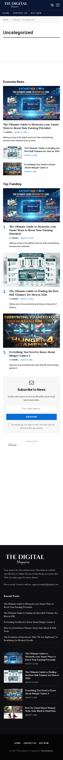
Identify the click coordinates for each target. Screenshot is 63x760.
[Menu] (58, 5)
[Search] (52, 5)
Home (6, 13)
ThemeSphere (47, 750)
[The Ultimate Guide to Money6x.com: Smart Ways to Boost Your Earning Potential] (31, 103)
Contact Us (20, 13)
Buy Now (36, 13)
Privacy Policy (26, 428)
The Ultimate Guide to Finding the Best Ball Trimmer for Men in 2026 (42, 150)
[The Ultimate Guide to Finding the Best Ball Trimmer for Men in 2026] (12, 152)
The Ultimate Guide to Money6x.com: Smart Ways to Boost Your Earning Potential (31, 126)
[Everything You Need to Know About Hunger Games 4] (12, 169)
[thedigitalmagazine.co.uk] (16, 5)
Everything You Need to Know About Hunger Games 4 (39, 166)
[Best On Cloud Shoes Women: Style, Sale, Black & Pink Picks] (13, 712)
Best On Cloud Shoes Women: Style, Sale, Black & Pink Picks (40, 709)
